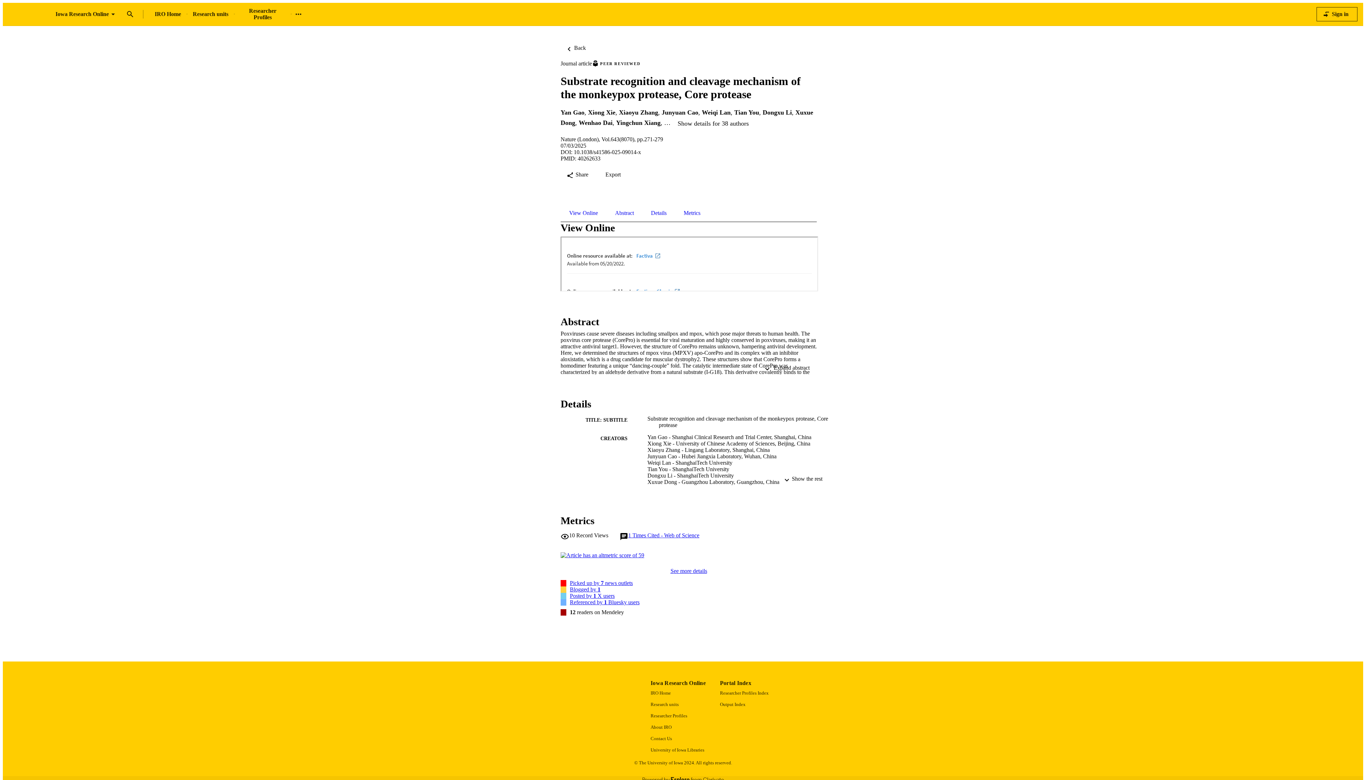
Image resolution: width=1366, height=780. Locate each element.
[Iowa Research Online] (29, 14)
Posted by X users (592, 596)
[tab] (584, 213)
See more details (689, 571)
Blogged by (585, 589)
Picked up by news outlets (601, 583)
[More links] (298, 14)
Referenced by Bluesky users (605, 602)
